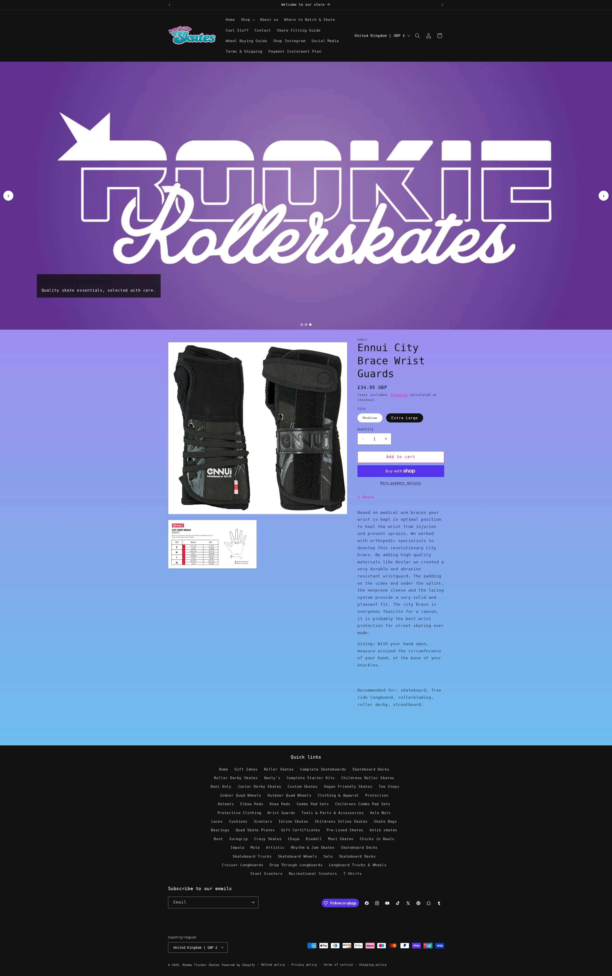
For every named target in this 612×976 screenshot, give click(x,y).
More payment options (400, 483)
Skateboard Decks (370, 769)
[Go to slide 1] (302, 324)
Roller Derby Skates (236, 778)
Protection (376, 795)
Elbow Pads (251, 804)
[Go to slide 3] (310, 324)
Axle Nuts (380, 813)
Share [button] (368, 497)
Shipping (399, 394)
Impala (237, 848)
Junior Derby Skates (259, 787)
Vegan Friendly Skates (348, 787)
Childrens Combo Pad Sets (362, 804)
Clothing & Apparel (338, 795)
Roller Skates (279, 769)
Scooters (263, 821)
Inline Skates (293, 821)
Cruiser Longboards (242, 865)
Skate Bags (385, 821)
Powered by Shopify (238, 964)
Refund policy (273, 964)
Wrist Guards (281, 813)
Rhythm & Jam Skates (313, 848)
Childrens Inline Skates (341, 821)
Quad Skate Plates (255, 830)
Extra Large (404, 418)
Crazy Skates (268, 839)
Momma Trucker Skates (201, 964)
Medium (372, 418)
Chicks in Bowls (377, 839)
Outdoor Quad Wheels (289, 795)
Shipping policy (373, 964)
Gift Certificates (300, 830)
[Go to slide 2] (306, 324)
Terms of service (338, 964)
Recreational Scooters (313, 874)
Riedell (314, 839)
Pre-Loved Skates (345, 830)
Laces (217, 821)
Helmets (226, 804)
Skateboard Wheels (297, 856)
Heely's (272, 778)
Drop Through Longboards (296, 865)
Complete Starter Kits (311, 778)
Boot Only (221, 787)
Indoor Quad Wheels (240, 795)
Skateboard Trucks (252, 856)
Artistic (275, 848)
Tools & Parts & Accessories (332, 813)
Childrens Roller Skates (367, 778)
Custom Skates (302, 787)
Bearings (220, 830)
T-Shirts (352, 874)
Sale (328, 856)
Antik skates (383, 830)
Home (223, 769)
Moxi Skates (341, 839)
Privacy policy (304, 964)
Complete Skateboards (323, 769)
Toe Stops (389, 787)
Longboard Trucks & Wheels (358, 865)
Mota (255, 848)
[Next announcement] (442, 5)
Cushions (238, 821)
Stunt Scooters (266, 874)
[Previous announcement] (169, 5)
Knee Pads (280, 804)
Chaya (294, 839)
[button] (247, 20)
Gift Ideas (246, 769)
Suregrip (238, 839)
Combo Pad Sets (313, 804)
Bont (218, 839)
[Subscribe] (252, 902)
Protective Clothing (239, 813)
